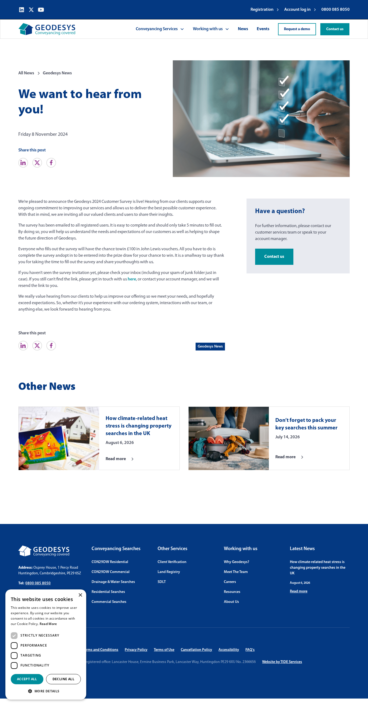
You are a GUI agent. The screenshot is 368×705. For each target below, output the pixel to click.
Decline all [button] (63, 679)
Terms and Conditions (100, 650)
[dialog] (45, 644)
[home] (47, 29)
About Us (231, 602)
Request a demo (297, 29)
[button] (160, 29)
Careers (230, 582)
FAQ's (250, 650)
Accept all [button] (27, 679)
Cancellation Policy (196, 650)
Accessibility (228, 650)
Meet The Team (236, 572)
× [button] (80, 595)
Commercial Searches (109, 602)
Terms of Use (164, 650)
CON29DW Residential (110, 562)
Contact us (334, 29)
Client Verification (172, 562)
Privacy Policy (136, 650)
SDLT (162, 582)
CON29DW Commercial (111, 572)
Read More (48, 623)
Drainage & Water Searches (113, 582)
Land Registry (169, 572)
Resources (232, 592)
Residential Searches (108, 592)
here (132, 279)
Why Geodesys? (236, 562)
